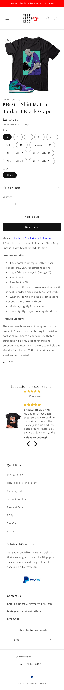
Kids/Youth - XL (42, 161)
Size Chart (13, 523)
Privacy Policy (15, 474)
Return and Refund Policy (21, 482)
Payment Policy (16, 507)
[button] (7, 18)
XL (39, 137)
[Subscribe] (50, 640)
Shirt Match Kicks (38, 683)
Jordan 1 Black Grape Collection (33, 238)
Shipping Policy (16, 491)
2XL (52, 137)
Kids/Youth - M (41, 153)
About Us (12, 531)
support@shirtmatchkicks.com (34, 603)
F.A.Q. (10, 515)
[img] (32, 391)
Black (9, 175)
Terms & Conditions (18, 499)
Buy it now (32, 227)
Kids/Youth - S (14, 153)
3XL (8, 145)
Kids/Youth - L (14, 161)
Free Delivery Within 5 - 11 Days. (16, 124)
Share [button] (9, 361)
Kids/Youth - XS (42, 145)
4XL (22, 145)
